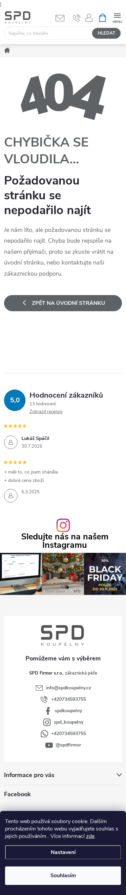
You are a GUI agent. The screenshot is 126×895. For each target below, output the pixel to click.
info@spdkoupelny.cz (68, 688)
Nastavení (63, 852)
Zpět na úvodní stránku (68, 303)
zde (90, 836)
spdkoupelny (68, 710)
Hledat (106, 33)
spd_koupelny (68, 722)
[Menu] (117, 17)
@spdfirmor (68, 745)
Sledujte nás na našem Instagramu (65, 541)
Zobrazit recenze (46, 412)
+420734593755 (68, 699)
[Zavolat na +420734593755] (77, 17)
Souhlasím (63, 875)
